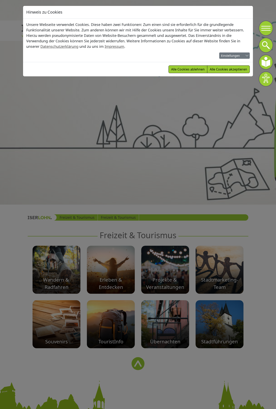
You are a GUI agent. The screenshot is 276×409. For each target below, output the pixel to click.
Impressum (114, 46)
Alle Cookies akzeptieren (228, 69)
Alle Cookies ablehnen (188, 69)
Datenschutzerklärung (59, 46)
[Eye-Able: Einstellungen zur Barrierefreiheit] (266, 79)
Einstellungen (230, 56)
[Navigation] (266, 28)
